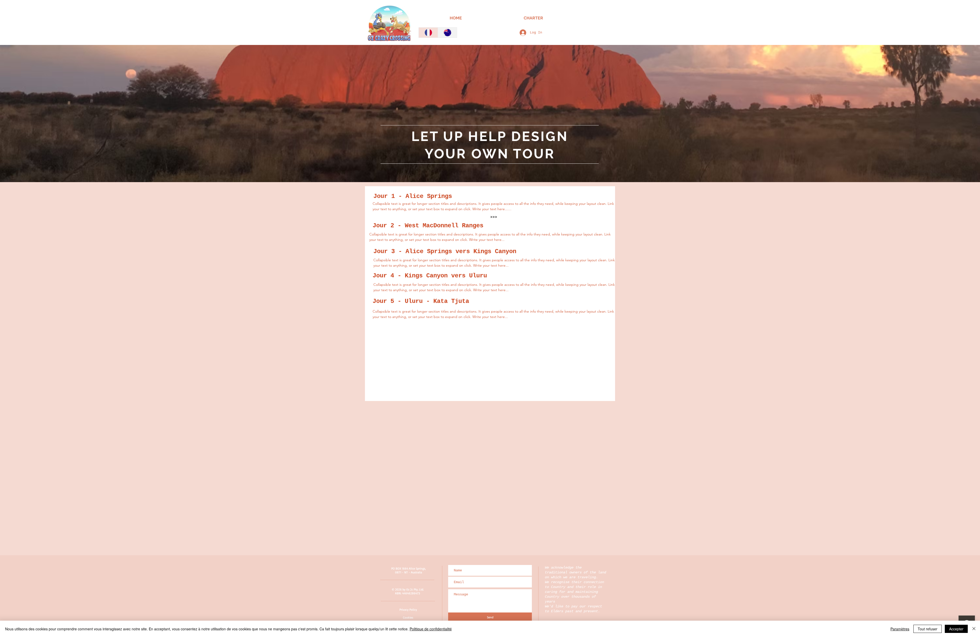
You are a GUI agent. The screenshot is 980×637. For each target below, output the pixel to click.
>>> (493, 217)
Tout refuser (927, 628)
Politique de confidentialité (431, 628)
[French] (428, 33)
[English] (447, 33)
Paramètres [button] (899, 628)
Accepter (956, 628)
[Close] (974, 629)
